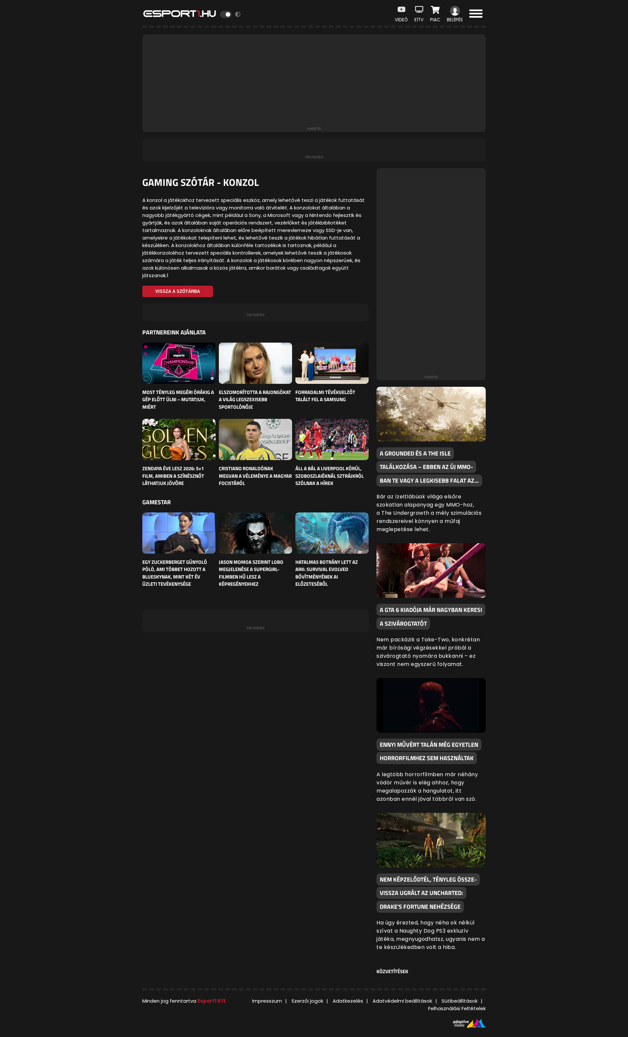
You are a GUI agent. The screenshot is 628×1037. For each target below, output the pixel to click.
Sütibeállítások (460, 1000)
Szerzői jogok (307, 1000)
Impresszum (267, 1000)
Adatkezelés (348, 1000)
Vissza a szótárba (177, 291)
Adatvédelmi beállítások (402, 1000)
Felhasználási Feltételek (457, 1008)
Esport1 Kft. (212, 1000)
